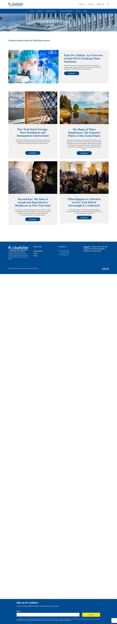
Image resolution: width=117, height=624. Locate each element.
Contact (35, 253)
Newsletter (100, 4)
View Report (71, 73)
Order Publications (38, 251)
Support (90, 4)
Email (18, 611)
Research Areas (51, 11)
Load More (58, 230)
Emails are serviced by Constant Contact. (63, 620)
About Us (82, 4)
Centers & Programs (65, 11)
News (85, 11)
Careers (35, 255)
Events (78, 11)
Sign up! (91, 614)
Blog (31, 11)
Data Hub (39, 11)
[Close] (99, 602)
